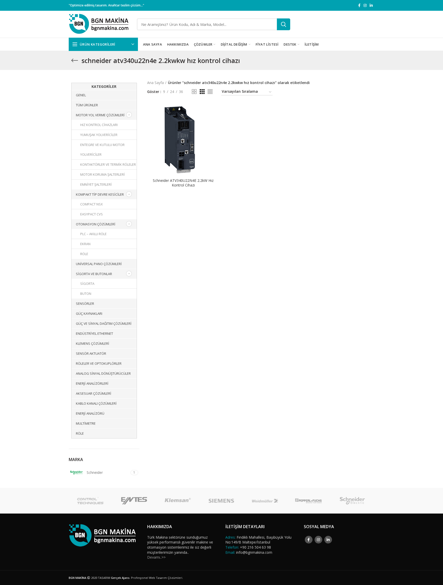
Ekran (85, 244)
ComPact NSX (91, 204)
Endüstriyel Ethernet (94, 333)
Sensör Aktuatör (91, 353)
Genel (81, 95)
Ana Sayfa (155, 82)
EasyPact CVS (91, 214)
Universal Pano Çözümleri (99, 264)
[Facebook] (359, 5)
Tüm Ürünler (87, 105)
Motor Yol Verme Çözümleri (100, 115)
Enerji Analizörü (90, 413)
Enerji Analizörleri (92, 383)
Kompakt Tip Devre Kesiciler (100, 194)
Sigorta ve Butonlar (94, 273)
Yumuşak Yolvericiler (98, 134)
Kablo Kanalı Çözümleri (96, 403)
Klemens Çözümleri (92, 343)
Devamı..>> (156, 557)
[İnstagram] (365, 5)
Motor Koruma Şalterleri (102, 174)
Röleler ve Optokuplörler (99, 363)
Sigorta (87, 283)
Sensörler (85, 303)
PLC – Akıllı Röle (93, 234)
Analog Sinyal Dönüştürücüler (103, 373)
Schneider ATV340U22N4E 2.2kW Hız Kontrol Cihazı (183, 182)
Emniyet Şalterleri (96, 184)
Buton (85, 293)
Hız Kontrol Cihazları (99, 124)
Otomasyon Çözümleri (95, 224)
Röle (84, 254)
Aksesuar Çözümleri (93, 393)
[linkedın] (371, 5)
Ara (283, 24)
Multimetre (86, 423)
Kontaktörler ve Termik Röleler (108, 164)
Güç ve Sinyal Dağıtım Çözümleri (104, 323)
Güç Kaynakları (89, 313)
